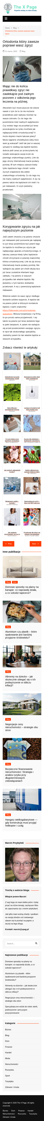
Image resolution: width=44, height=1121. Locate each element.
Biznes (8, 1030)
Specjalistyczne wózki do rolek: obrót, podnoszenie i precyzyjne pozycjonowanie (21, 1010)
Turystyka (9, 1081)
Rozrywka (9, 1070)
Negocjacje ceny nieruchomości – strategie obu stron (21, 727)
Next (34, 544)
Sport (7, 1076)
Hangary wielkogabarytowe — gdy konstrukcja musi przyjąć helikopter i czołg (21, 822)
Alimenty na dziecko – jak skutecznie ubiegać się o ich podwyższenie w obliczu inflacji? (21, 989)
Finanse (8, 1047)
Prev (10, 544)
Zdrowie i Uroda (12, 1087)
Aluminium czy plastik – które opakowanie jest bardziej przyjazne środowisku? (21, 634)
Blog (23, 51)
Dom (14, 582)
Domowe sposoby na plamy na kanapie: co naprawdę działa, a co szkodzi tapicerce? (22, 590)
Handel (8, 1053)
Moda (7, 1058)
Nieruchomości (11, 1064)
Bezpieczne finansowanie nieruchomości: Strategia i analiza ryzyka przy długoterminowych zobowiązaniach (19, 775)
